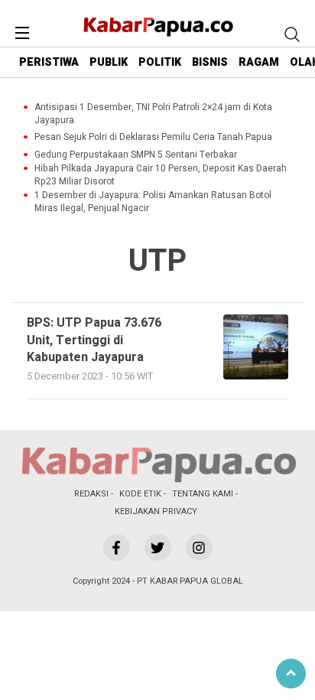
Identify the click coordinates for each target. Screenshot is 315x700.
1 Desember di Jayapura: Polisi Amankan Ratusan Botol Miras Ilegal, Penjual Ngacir (152, 202)
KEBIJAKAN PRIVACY (156, 511)
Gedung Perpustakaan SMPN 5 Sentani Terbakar (135, 154)
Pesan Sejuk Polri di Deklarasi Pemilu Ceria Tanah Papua (153, 137)
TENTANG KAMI (202, 494)
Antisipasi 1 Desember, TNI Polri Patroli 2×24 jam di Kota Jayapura (153, 114)
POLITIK (159, 62)
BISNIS (210, 62)
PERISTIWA (49, 62)
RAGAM (259, 62)
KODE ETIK (140, 494)
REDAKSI (91, 494)
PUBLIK (108, 62)
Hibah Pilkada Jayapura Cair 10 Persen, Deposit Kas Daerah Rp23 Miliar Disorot (160, 175)
